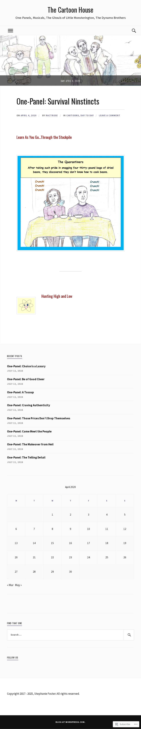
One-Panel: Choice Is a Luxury (26, 366)
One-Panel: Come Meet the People (29, 431)
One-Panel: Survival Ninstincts (58, 101)
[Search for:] (70, 634)
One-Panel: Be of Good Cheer (26, 379)
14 (34, 543)
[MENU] (10, 31)
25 (106, 557)
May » (18, 585)
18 (106, 543)
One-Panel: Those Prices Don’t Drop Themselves (38, 418)
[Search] (130, 31)
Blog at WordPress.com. (70, 722)
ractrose (52, 115)
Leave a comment (109, 115)
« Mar (10, 585)
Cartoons (72, 115)
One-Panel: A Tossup (20, 392)
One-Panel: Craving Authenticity (28, 405)
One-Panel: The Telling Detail (26, 457)
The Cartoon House (70, 9)
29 (52, 571)
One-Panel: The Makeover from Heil (30, 444)
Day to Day (87, 115)
